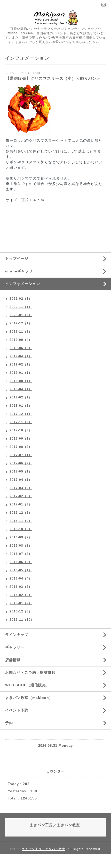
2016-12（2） (21, 512)
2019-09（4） (21, 340)
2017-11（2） (21, 422)
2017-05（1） (21, 471)
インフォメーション (22, 284)
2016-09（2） (21, 537)
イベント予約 (16, 710)
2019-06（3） (21, 348)
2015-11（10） (22, 619)
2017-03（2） (21, 488)
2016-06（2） (21, 562)
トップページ (16, 258)
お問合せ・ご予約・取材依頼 (30, 672)
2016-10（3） (21, 529)
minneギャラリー (21, 271)
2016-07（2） (21, 554)
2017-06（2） (21, 463)
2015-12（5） (21, 611)
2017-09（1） (21, 438)
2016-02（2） (21, 595)
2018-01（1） (21, 405)
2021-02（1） (21, 298)
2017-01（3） (21, 504)
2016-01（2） (21, 603)
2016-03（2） (21, 587)
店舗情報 (13, 660)
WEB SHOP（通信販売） (27, 685)
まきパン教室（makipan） (29, 698)
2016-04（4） (21, 578)
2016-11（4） (21, 521)
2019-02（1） (21, 364)
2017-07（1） (21, 455)
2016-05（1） (21, 570)
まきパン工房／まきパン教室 (43, 849)
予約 (9, 723)
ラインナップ (16, 635)
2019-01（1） (21, 373)
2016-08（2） (21, 545)
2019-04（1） (21, 356)
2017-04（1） (21, 480)
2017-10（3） (21, 430)
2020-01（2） (21, 315)
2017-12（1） (21, 414)
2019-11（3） (21, 331)
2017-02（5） (21, 496)
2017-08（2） (21, 447)
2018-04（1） (21, 389)
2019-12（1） (21, 323)
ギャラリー (15, 647)
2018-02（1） (21, 397)
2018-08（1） (21, 381)
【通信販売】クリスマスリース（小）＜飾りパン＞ (53, 78)
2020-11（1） (21, 307)
